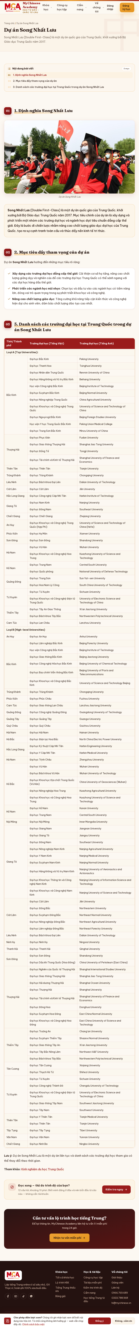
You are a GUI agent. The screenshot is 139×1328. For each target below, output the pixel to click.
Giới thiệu (117, 1277)
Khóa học (46, 7)
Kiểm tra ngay (114, 1189)
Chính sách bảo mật (33, 1324)
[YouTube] (16, 1296)
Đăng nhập (110, 7)
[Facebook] (8, 1296)
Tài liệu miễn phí (93, 1282)
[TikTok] (23, 1296)
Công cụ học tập (62, 7)
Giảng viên (117, 1282)
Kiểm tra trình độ (93, 1287)
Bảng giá (60, 1296)
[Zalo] (31, 1296)
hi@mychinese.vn (121, 1302)
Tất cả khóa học (64, 1277)
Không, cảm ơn (123, 1320)
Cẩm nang (80, 7)
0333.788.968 (120, 1297)
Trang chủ (9, 23)
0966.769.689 (120, 1292)
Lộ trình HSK (62, 1282)
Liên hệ (116, 1287)
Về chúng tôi (97, 7)
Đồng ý (99, 1320)
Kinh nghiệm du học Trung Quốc (42, 1169)
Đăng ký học (126, 7)
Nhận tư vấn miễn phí (67, 1237)
